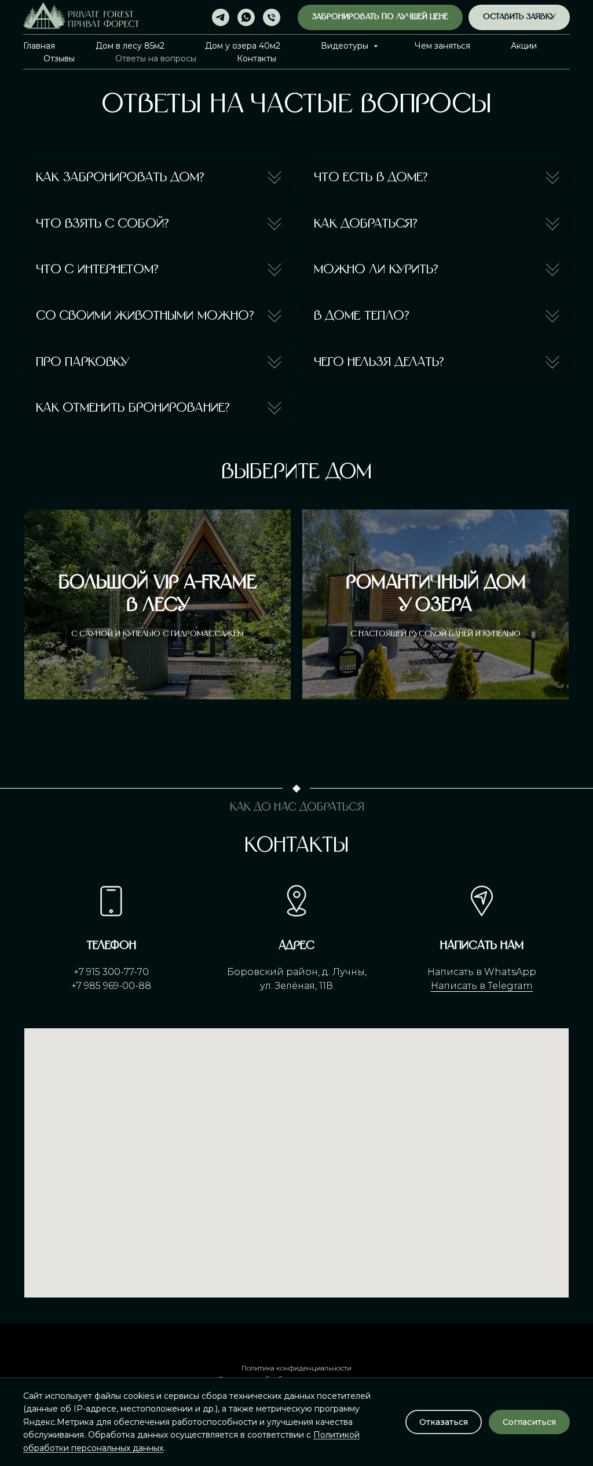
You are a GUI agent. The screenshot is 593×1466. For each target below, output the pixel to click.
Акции (524, 46)
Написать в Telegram (482, 985)
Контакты (256, 58)
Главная (39, 46)
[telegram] (220, 17)
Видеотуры (346, 46)
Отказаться (443, 1422)
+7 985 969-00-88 (111, 985)
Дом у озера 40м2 (242, 46)
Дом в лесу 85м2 (130, 46)
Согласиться (529, 1422)
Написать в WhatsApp (481, 971)
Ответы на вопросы (155, 58)
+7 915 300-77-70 (111, 971)
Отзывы (59, 58)
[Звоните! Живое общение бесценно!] (271, 17)
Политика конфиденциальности (296, 1368)
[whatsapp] (246, 17)
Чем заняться (442, 46)
